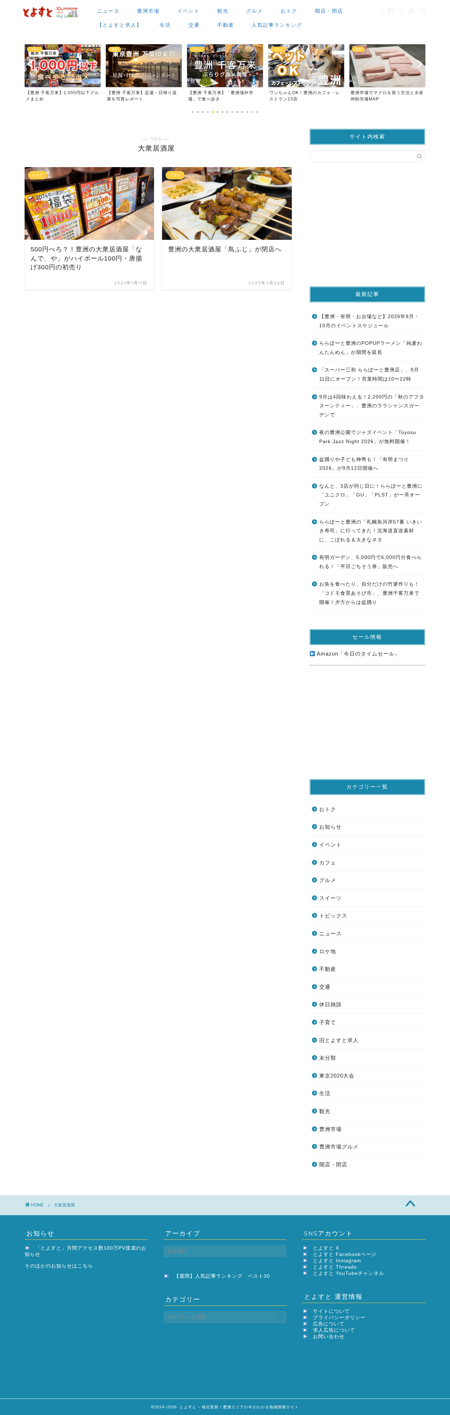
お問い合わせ (329, 1336)
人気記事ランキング (277, 25)
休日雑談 (330, 1004)
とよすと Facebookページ (345, 1254)
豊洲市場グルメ (339, 1147)
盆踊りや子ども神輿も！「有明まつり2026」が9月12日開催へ (364, 464)
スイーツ (330, 898)
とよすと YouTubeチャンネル (348, 1273)
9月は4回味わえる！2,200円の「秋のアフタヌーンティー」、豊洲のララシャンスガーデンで (371, 405)
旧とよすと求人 (339, 1040)
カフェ (327, 863)
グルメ (254, 11)
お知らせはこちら (72, 1266)
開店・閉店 (329, 11)
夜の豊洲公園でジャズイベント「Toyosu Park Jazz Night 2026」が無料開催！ (367, 437)
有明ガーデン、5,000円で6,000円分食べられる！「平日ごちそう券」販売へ (370, 562)
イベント (188, 11)
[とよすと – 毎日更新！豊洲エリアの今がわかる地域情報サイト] (51, 17)
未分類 (327, 1058)
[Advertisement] (367, 224)
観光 (223, 11)
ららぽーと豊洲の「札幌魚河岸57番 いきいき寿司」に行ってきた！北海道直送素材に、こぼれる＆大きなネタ (370, 530)
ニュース (108, 11)
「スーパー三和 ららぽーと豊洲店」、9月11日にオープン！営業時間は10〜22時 (369, 374)
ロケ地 (327, 951)
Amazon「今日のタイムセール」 (357, 654)
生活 (165, 25)
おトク (289, 11)
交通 (194, 25)
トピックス (333, 916)
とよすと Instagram (337, 1260)
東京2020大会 (336, 1076)
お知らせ (330, 827)
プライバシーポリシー (339, 1317)
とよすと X (326, 1248)
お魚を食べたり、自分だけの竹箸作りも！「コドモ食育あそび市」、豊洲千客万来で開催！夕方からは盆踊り (369, 593)
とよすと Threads (335, 1267)
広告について (329, 1324)
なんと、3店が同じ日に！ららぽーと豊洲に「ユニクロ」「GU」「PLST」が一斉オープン (371, 495)
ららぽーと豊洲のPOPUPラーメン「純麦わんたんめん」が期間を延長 (370, 348)
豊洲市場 (148, 11)
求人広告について (334, 1330)
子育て (327, 1022)
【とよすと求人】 (119, 25)
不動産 (225, 25)
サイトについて (331, 1311)
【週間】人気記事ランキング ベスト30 (222, 1276)
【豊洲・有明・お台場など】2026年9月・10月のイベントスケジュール (369, 321)
